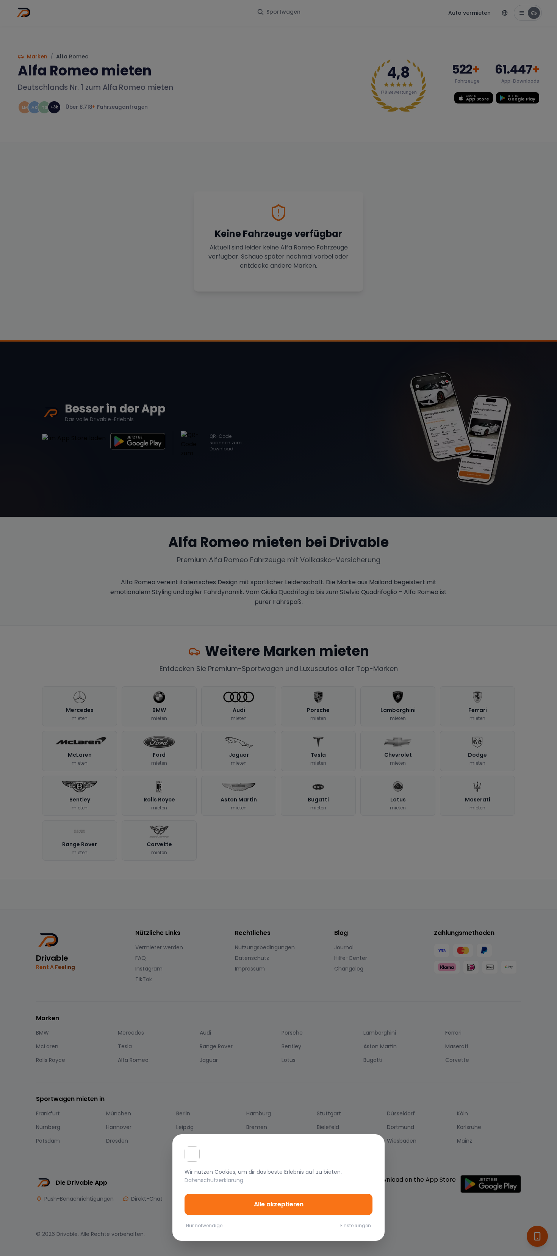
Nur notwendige (204, 1226)
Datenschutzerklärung (214, 1180)
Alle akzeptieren (279, 1204)
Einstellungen (355, 1226)
